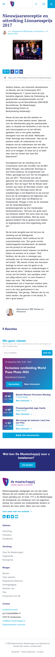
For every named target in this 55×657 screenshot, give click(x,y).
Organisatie (8, 556)
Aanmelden (14, 384)
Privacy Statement (28, 652)
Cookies (40, 652)
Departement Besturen (13, 581)
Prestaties (7, 535)
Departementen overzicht (14, 624)
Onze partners (9, 577)
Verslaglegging (9, 584)
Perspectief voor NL (11, 596)
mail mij (47, 353)
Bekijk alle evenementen (27, 435)
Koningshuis (8, 560)
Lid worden (27, 465)
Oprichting (7, 531)
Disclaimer (15, 652)
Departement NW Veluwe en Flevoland (27, 31)
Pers (5, 592)
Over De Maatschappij (13, 552)
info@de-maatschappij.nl (14, 621)
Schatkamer (8, 539)
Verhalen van (8, 588)
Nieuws (6, 573)
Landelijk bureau (10, 609)
